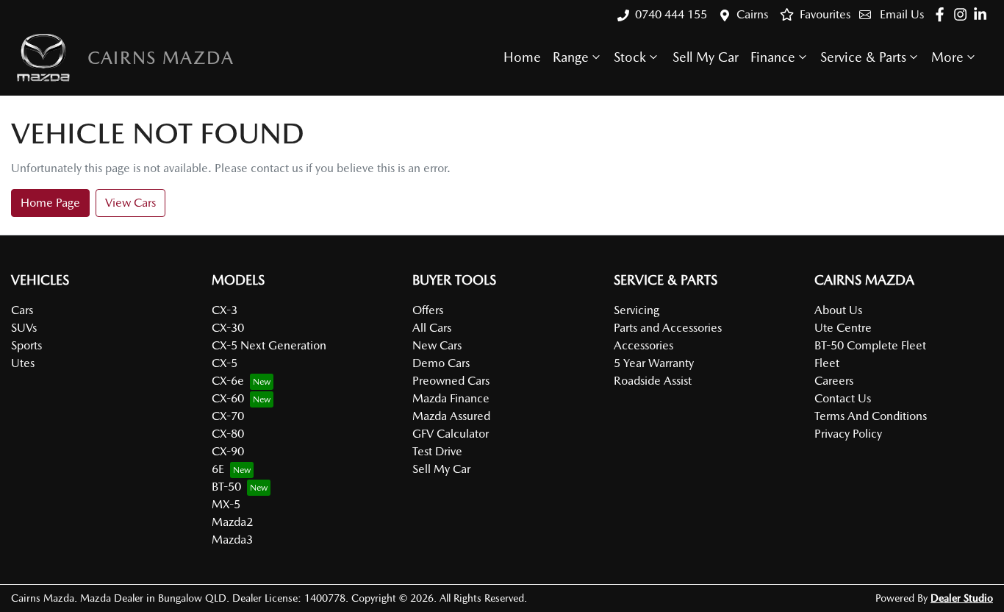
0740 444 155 (671, 14)
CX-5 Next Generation (269, 345)
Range (571, 57)
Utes (23, 363)
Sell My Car (706, 57)
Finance (772, 57)
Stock (630, 57)
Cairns (752, 14)
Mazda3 (232, 540)
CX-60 (228, 398)
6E (218, 469)
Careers (833, 381)
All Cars (431, 328)
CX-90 (228, 451)
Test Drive (437, 451)
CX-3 (224, 310)
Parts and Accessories (668, 328)
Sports (26, 345)
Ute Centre (843, 328)
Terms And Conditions (870, 416)
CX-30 (228, 328)
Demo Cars (441, 363)
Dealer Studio (962, 598)
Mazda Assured (451, 416)
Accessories (643, 345)
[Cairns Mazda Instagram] (963, 14)
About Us (838, 310)
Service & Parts (863, 57)
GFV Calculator (450, 434)
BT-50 (226, 487)
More (947, 57)
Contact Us (842, 398)
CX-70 (228, 416)
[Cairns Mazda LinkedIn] (983, 14)
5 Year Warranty (654, 363)
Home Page (50, 203)
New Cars (437, 345)
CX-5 (224, 363)
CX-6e (228, 381)
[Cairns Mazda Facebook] (943, 14)
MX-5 (226, 504)
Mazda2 (232, 522)
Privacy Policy (848, 434)
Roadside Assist (653, 381)
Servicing (636, 310)
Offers (427, 310)
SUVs (24, 328)
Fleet (826, 363)
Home (522, 57)
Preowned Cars (451, 381)
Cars (22, 310)
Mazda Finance (451, 398)
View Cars (130, 203)
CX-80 (228, 434)
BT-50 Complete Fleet (870, 345)
